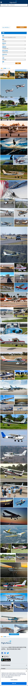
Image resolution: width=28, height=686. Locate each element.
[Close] (26, 671)
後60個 (5, 68)
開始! (18, 63)
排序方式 (4, 43)
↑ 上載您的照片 (21, 27)
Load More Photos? (14, 634)
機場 (3, 39)
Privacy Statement (8, 676)
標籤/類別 (4, 46)
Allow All (14, 683)
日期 (3, 57)
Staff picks (4, 54)
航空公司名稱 (5, 50)
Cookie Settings (14, 679)
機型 (3, 35)
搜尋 (3, 61)
